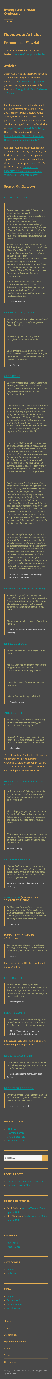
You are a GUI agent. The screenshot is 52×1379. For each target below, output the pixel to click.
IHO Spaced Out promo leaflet (28, 54)
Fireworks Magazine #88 (32, 81)
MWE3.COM (12, 897)
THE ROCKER (13, 713)
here (33, 163)
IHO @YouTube (15, 1140)
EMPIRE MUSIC (15, 1012)
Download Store (15, 1132)
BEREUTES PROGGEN (19, 1088)
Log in (10, 1296)
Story (7, 1328)
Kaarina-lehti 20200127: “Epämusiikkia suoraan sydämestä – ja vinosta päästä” (23, 171)
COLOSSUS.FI (13, 978)
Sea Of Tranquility (19, 312)
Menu (9, 22)
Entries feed (13, 1300)
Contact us (10, 1362)
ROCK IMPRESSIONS (18, 1055)
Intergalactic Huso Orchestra (19, 12)
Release (11, 1269)
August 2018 (13, 1246)
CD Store (11, 1129)
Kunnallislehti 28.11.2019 (24, 588)
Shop (7, 1355)
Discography (11, 1335)
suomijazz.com (15, 197)
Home (7, 1321)
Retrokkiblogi (16, 643)
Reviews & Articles (15, 1341)
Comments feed (15, 1304)
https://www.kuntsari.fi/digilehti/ (25, 128)
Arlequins (12, 376)
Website (11, 1273)
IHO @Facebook (16, 1136)
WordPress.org (15, 1308)
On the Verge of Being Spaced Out (25, 1181)
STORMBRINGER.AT (18, 859)
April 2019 (12, 1242)
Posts (7, 1348)
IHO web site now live (18, 1185)
